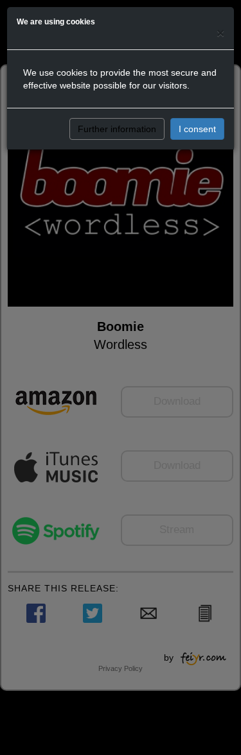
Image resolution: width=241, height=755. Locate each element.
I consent (197, 129)
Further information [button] (117, 129)
